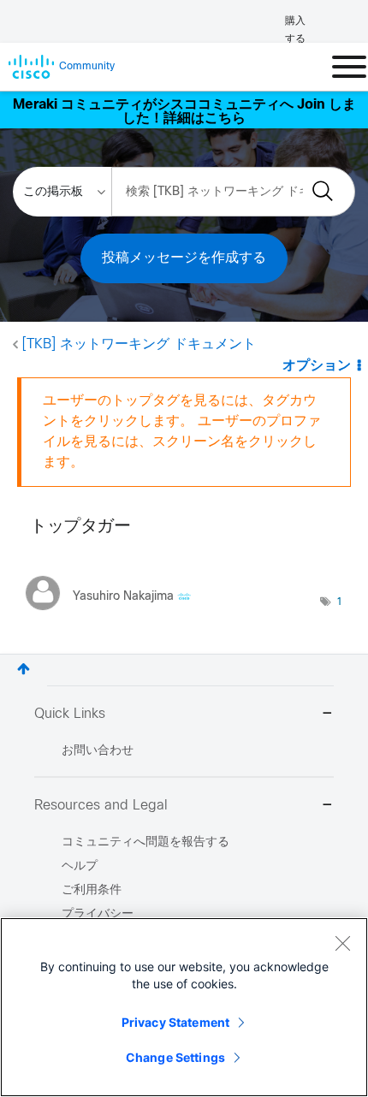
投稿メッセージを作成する (184, 258)
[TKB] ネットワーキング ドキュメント (139, 344)
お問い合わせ (98, 750)
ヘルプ (80, 866)
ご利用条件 (92, 890)
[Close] (342, 943)
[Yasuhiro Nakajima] (115, 614)
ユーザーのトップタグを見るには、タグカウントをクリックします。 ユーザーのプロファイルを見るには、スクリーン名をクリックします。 (182, 431)
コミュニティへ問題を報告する (145, 842)
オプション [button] (316, 365)
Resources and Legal (101, 805)
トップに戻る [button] (23, 668)
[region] (184, 1007)
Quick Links (69, 714)
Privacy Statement (175, 1022)
